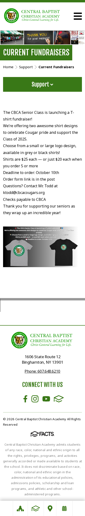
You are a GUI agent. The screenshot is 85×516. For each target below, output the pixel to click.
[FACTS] (36, 508)
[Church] (20, 508)
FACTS (59, 398)
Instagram (35, 398)
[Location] (50, 508)
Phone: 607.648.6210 (42, 371)
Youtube (46, 398)
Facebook (25, 398)
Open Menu (78, 16)
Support (41, 84)
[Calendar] (64, 508)
